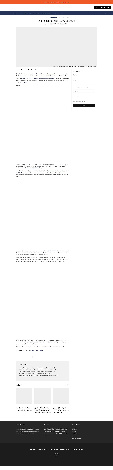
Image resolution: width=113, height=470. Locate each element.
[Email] (35, 69)
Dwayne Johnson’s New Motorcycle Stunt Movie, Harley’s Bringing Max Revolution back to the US (42, 409)
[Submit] (31, 69)
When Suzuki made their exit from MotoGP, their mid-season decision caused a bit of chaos (38, 74)
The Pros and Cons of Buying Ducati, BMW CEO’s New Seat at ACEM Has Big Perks (61, 409)
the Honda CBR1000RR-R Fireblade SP (52, 251)
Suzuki (25, 82)
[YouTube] (105, 13)
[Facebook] (103, 13)
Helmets (30, 13)
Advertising (74, 427)
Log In (97, 7)
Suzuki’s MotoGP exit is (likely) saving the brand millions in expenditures (38, 78)
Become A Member (105, 7)
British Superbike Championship (26, 356)
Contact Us (74, 429)
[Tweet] (24, 69)
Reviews (38, 13)
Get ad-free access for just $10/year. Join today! (56, 2)
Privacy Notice (75, 433)
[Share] (21, 69)
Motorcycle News (53, 17)
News (13, 13)
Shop (73, 436)
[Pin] (28, 69)
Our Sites (74, 431)
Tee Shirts (54, 13)
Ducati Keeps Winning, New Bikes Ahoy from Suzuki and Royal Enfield (24, 408)
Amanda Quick (46, 17)
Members (60, 13)
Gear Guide (46, 13)
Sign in (75, 75)
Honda (51, 171)
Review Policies (75, 435)
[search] (93, 91)
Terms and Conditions (76, 438)
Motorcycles (22, 13)
